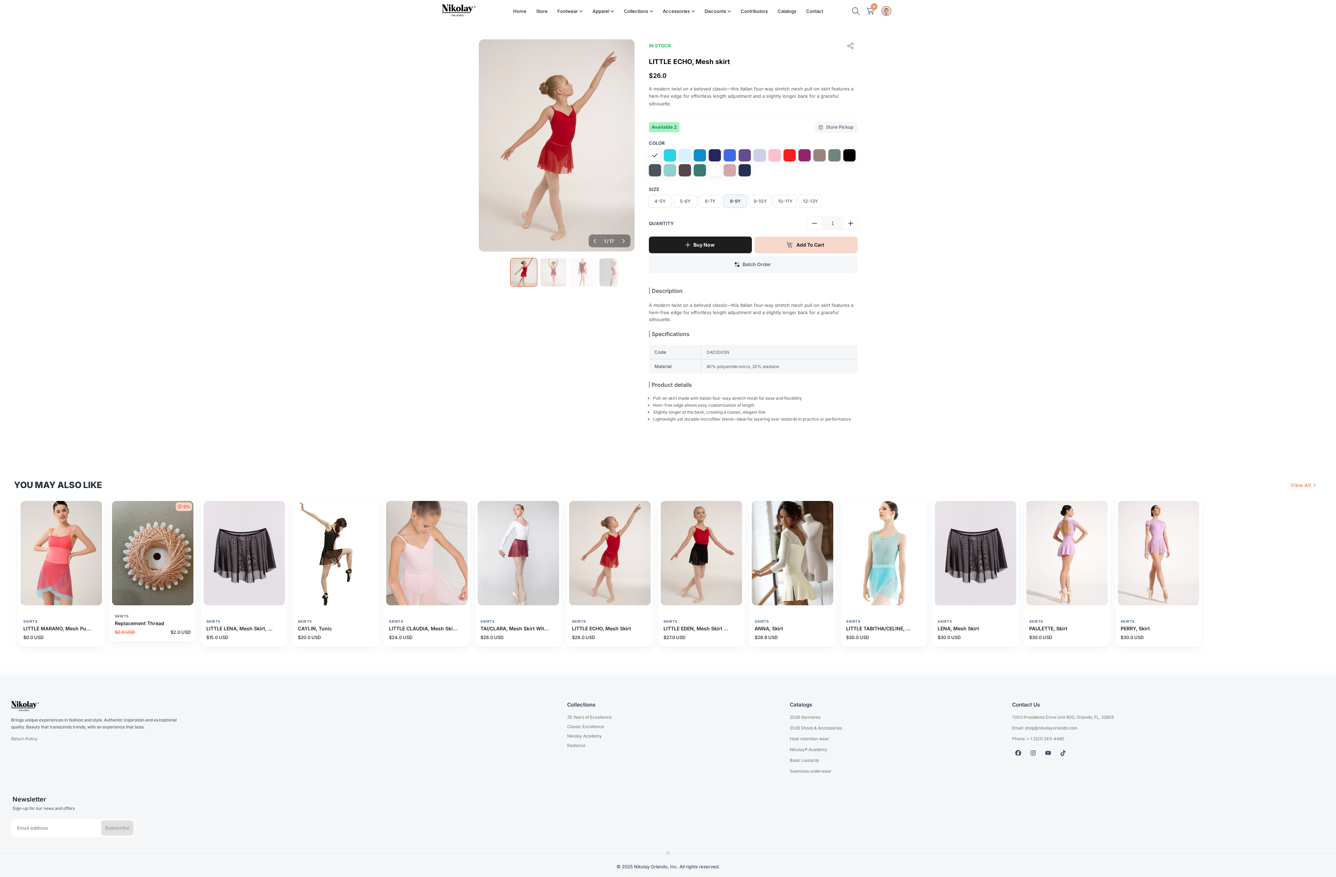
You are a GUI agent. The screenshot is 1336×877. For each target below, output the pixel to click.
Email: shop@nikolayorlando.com (1044, 728)
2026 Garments (805, 717)
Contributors (754, 11)
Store (542, 11)
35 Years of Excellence (589, 717)
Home (519, 11)
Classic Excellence (585, 726)
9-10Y (760, 201)
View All (1300, 485)
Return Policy (24, 738)
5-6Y (685, 201)
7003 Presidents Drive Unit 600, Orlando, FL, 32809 (1063, 717)
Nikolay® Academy (808, 749)
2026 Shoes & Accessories (816, 728)
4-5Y (660, 201)
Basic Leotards (804, 760)
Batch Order (756, 264)
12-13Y (810, 201)
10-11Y (785, 201)
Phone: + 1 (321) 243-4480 (1038, 738)
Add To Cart (810, 245)
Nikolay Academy (584, 736)
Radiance (576, 745)
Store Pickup (839, 127)
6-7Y (710, 201)
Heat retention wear (809, 738)
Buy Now (704, 245)
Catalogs (787, 11)
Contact (814, 11)
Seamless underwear (811, 771)
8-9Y (735, 201)
